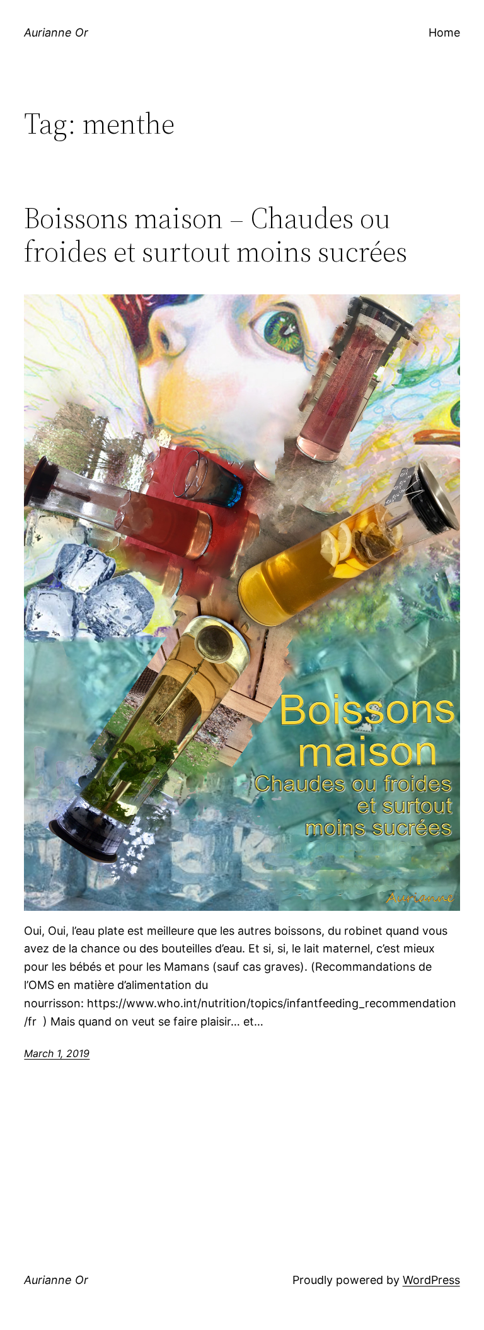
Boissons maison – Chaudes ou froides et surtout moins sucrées (215, 234)
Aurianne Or (56, 32)
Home (444, 32)
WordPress (431, 1280)
